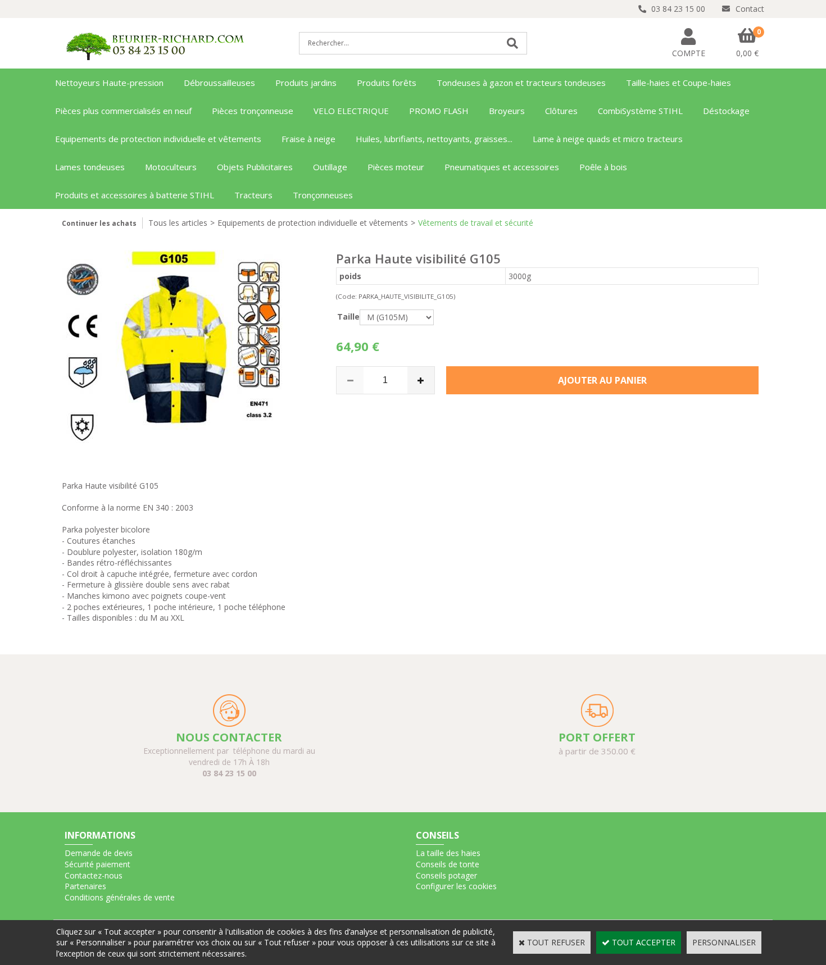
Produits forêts (386, 82)
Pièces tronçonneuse (252, 110)
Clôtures (561, 110)
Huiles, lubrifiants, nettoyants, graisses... (434, 138)
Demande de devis (99, 853)
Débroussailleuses (219, 82)
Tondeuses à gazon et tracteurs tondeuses (521, 82)
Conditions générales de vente (120, 897)
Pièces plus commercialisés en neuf (123, 110)
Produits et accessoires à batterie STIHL (134, 195)
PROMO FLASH (439, 110)
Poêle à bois (603, 166)
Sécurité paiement (97, 864)
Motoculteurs (171, 166)
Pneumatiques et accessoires (501, 166)
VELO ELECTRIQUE (351, 110)
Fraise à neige (308, 138)
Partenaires (85, 886)
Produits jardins (306, 82)
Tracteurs (253, 195)
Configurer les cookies (456, 886)
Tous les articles (177, 222)
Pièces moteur (395, 166)
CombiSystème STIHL (640, 110)
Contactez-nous (93, 875)
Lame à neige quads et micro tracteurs (608, 138)
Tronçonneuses (323, 195)
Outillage (330, 166)
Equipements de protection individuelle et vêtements (158, 138)
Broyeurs (507, 110)
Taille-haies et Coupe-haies (678, 82)
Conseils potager (446, 875)
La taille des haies (448, 853)
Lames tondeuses (90, 166)
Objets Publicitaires (255, 166)
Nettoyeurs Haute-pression (109, 82)
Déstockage (726, 110)
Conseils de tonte (447, 864)
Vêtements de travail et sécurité (475, 222)
